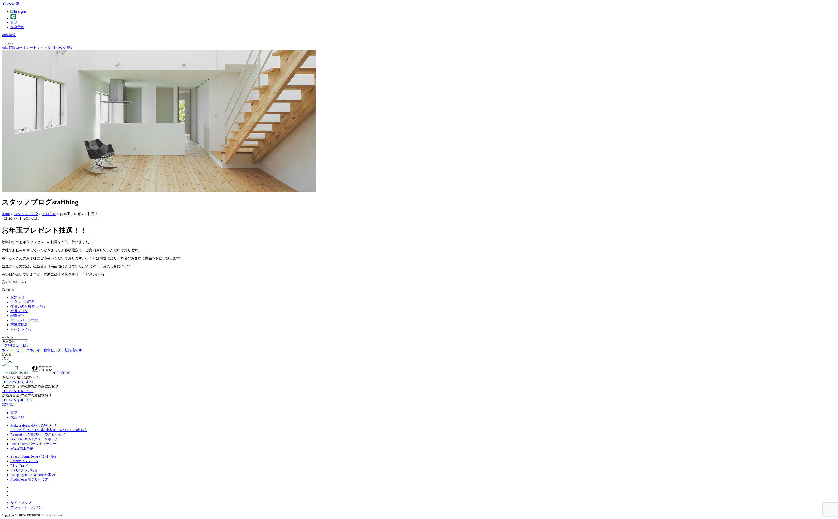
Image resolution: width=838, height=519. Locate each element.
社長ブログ (19, 311)
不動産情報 (19, 325)
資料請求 (9, 35)
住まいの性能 (38, 430)
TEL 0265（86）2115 (17, 391)
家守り (54, 430)
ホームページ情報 (24, 320)
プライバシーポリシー (27, 507)
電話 (13, 22)
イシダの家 (10, 4)
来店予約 (17, 27)
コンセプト (19, 430)
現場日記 (17, 315)
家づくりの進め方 (73, 430)
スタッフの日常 (22, 302)
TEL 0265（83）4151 (17, 382)
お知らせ (17, 297)
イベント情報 (20, 329)
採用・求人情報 (60, 47)
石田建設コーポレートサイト (24, 47)
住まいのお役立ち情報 (27, 306)
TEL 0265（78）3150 (17, 400)
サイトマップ (20, 503)
